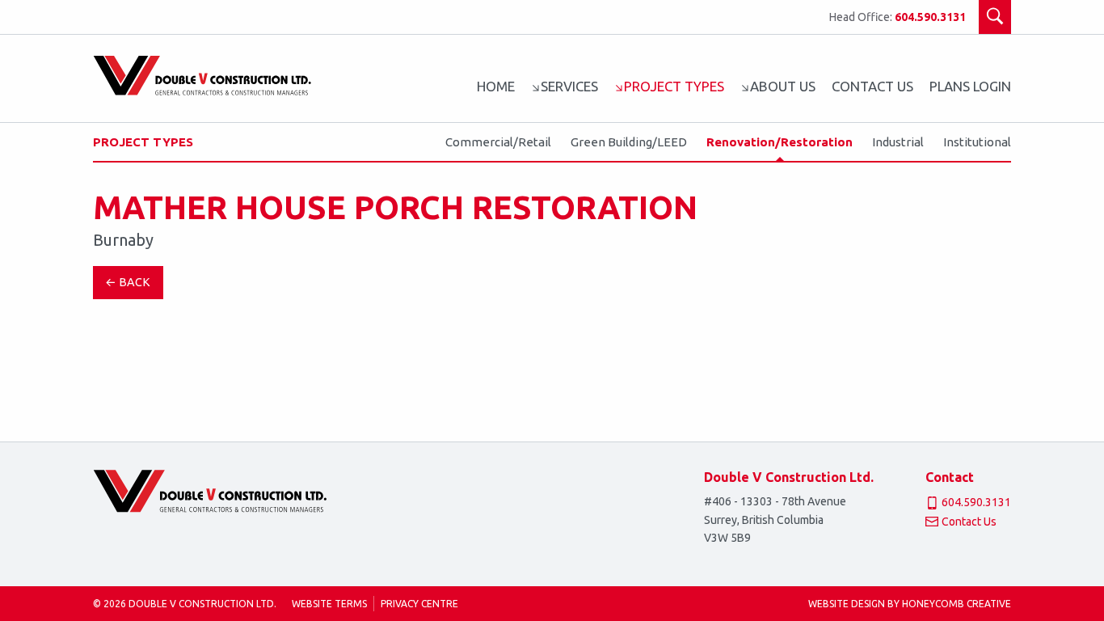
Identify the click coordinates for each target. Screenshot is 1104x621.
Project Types (143, 142)
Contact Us (872, 86)
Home (496, 86)
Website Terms (329, 603)
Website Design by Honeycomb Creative (909, 603)
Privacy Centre (419, 603)
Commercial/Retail (498, 142)
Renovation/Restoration (779, 142)
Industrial (898, 142)
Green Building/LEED (629, 142)
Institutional (977, 142)
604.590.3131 (930, 17)
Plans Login (970, 86)
